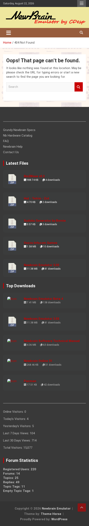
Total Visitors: (13, 448)
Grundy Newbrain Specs (19, 130)
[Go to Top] (82, 507)
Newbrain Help (13, 146)
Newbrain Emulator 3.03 (41, 265)
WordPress (59, 519)
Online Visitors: (13, 412)
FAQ (6, 141)
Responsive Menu (81, 3)
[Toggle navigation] (8, 32)
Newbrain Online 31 (38, 361)
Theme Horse (51, 514)
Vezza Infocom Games (40, 243)
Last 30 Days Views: (17, 440)
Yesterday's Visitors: (17, 426)
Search (79, 87)
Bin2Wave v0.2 (34, 176)
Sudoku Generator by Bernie (45, 220)
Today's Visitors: (15, 419)
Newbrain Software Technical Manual (52, 341)
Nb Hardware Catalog (17, 135)
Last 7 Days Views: (16, 433)
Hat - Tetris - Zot (36, 198)
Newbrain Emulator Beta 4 (43, 299)
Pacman (30, 381)
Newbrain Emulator (56, 508)
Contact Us (11, 152)
